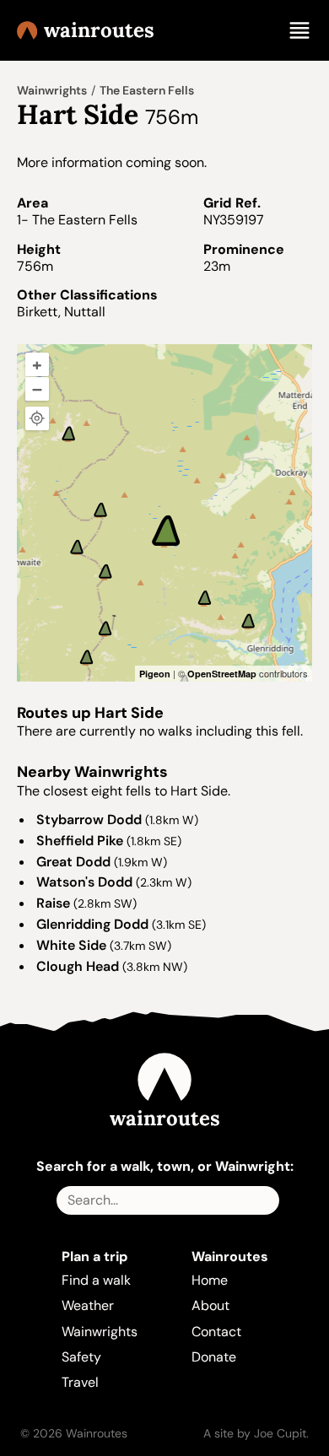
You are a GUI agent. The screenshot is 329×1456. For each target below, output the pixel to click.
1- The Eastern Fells (77, 220)
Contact (216, 1331)
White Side (71, 945)
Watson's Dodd (84, 882)
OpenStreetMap (221, 673)
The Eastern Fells (147, 90)
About (210, 1305)
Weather (88, 1305)
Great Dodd (73, 862)
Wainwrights (52, 90)
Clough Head (77, 966)
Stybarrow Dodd (89, 819)
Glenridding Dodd (92, 924)
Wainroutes (99, 30)
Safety (81, 1357)
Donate (213, 1357)
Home (209, 1280)
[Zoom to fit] (37, 418)
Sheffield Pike (79, 840)
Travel (80, 1382)
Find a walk (96, 1280)
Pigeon (154, 673)
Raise (53, 903)
